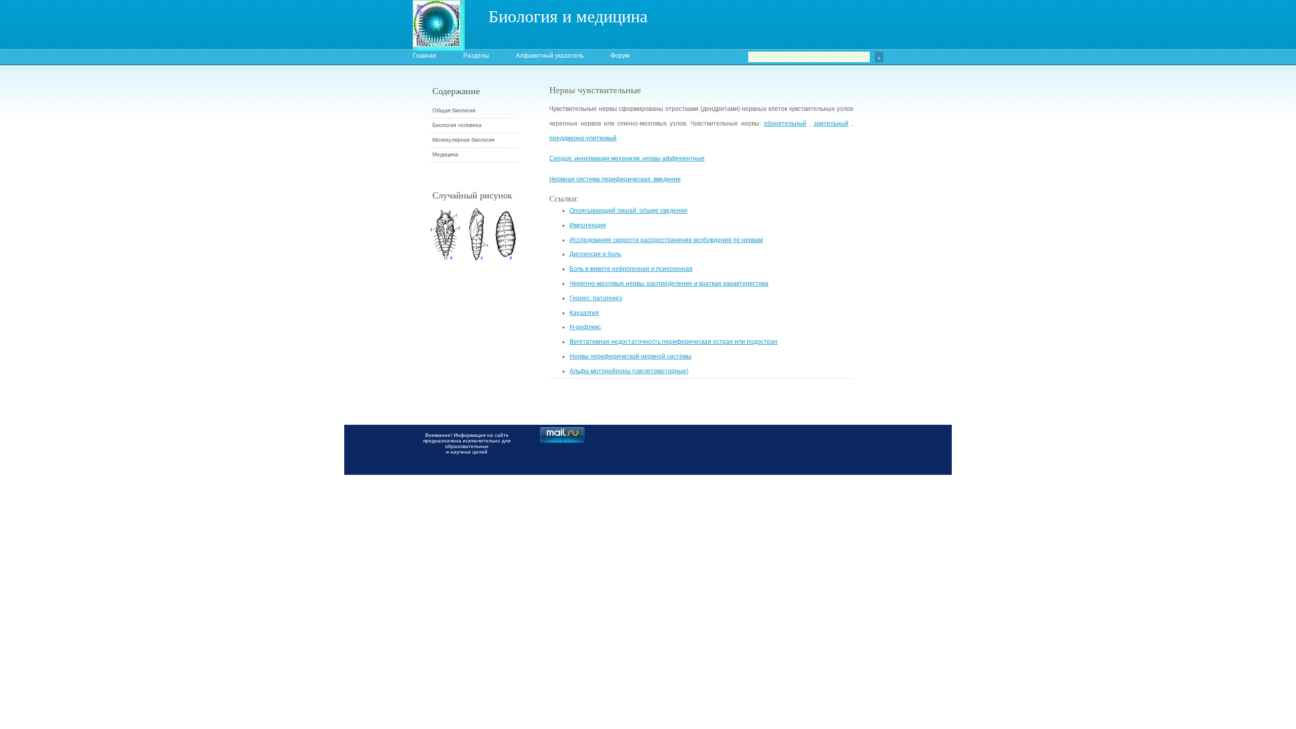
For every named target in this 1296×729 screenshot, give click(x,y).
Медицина (445, 154)
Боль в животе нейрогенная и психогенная (631, 268)
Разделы (476, 55)
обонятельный (785, 123)
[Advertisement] (908, 266)
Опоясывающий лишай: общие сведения (628, 210)
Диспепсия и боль (595, 254)
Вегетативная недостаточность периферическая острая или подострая (674, 341)
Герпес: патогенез (596, 298)
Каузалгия (584, 312)
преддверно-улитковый (583, 138)
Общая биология (453, 110)
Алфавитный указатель (550, 55)
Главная (424, 55)
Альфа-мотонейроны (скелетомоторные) (629, 371)
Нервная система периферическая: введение (615, 179)
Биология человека (456, 125)
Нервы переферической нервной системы (631, 356)
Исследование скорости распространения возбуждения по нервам (666, 240)
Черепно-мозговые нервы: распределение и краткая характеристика (669, 283)
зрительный (831, 123)
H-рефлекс (585, 327)
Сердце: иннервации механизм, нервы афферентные (627, 158)
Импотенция (588, 225)
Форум (620, 55)
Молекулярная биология (463, 140)
